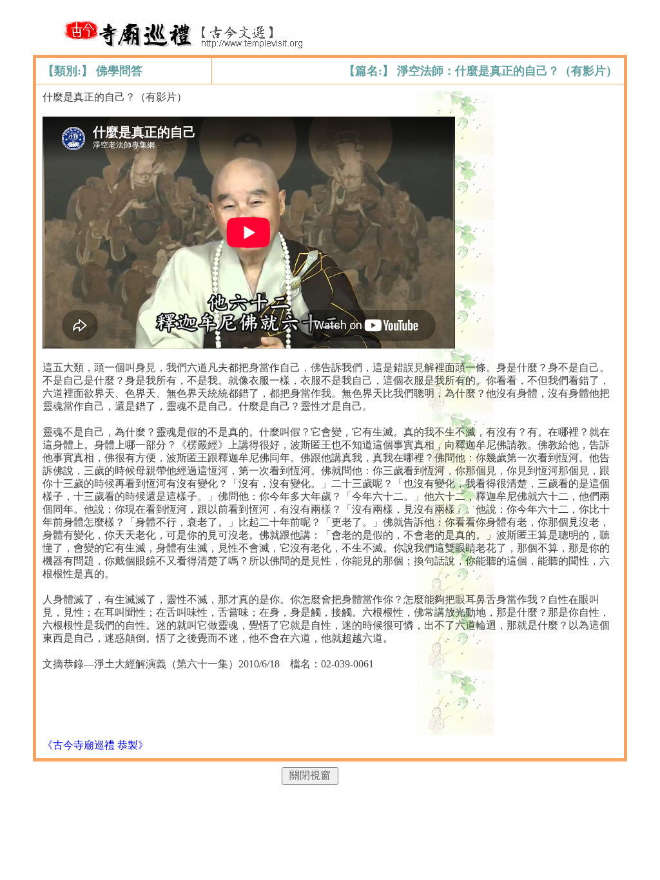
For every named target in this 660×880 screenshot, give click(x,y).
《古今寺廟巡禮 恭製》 (95, 745)
